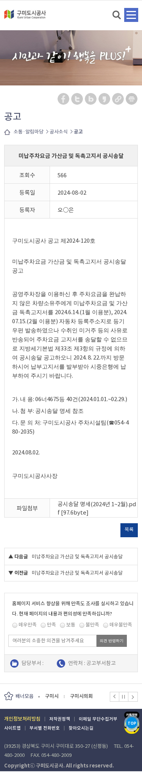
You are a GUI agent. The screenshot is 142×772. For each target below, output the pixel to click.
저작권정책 (59, 719)
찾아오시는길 (81, 728)
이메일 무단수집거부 (98, 719)
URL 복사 (118, 99)
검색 (117, 15)
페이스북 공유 (64, 99)
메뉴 (131, 15)
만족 (51, 625)
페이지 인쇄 (132, 99)
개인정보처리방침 (22, 719)
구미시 (52, 696)
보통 (70, 625)
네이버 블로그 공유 (91, 99)
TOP (132, 723)
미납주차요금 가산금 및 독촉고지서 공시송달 (77, 556)
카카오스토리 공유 (104, 99)
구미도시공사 (25, 17)
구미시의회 (81, 696)
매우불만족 (120, 625)
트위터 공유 (77, 99)
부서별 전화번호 (45, 728)
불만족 (92, 625)
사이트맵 (12, 728)
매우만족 (28, 625)
